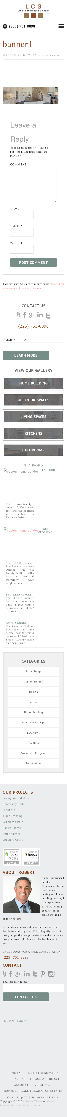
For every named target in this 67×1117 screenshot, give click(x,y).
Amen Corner (16, 623)
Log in (37, 1105)
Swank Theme (33, 1101)
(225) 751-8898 (22, 26)
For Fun (33, 702)
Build (32, 1073)
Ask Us (40, 1079)
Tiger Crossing (13, 816)
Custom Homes (33, 681)
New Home (34, 743)
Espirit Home (12, 828)
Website (17, 243)
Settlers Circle (19, 594)
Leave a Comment (49, 55)
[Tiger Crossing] (21, 544)
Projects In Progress (33, 753)
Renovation (49, 1073)
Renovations (33, 763)
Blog (53, 1079)
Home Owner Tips (33, 722)
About (27, 1079)
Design (33, 691)
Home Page (16, 1073)
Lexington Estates (16, 798)
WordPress (23, 1105)
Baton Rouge (33, 671)
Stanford (47, 470)
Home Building (33, 712)
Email (16, 226)
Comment (19, 164)
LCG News (33, 732)
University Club (14, 804)
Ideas (13, 1079)
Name (16, 208)
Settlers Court (13, 839)
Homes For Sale (16, 1090)
